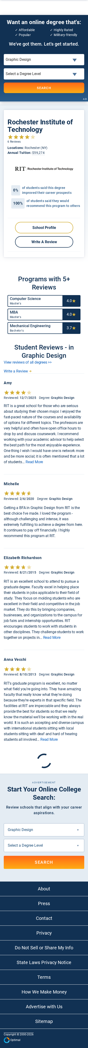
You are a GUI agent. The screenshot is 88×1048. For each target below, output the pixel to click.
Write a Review (44, 242)
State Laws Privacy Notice (44, 962)
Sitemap (44, 1021)
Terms (44, 977)
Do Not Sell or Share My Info (44, 947)
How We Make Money (44, 992)
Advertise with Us (44, 1006)
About (44, 889)
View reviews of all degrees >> (28, 362)
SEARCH (44, 88)
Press (44, 903)
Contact (44, 918)
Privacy (44, 933)
